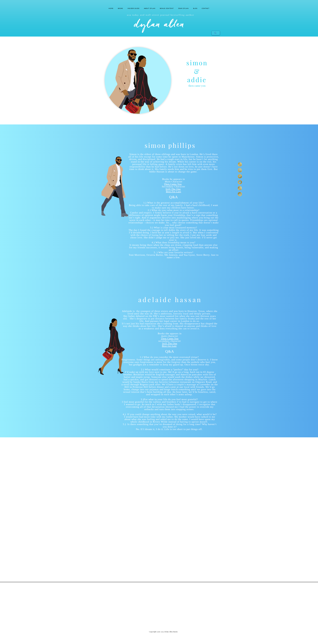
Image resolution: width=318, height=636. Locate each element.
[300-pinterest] (240, 188)
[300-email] (240, 194)
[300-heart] (240, 182)
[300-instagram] (240, 170)
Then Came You (173, 184)
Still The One (173, 189)
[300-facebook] (240, 164)
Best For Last (173, 191)
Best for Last (169, 345)
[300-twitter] (240, 176)
